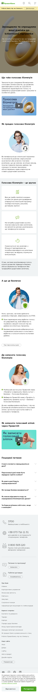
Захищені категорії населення (12, 630)
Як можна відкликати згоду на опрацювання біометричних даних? (16, 498)
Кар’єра (4, 620)
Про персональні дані (11, 345)
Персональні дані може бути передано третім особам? (13, 474)
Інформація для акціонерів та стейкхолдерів (17, 606)
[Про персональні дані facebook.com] (14, 672)
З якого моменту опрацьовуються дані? (15, 465)
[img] (8, 3)
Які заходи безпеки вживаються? (15, 490)
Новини (4, 586)
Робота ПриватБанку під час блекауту (15, 636)
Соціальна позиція (8, 602)
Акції (3, 644)
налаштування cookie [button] (9, 683)
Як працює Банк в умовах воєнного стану (17, 633)
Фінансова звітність (9, 593)
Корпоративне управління (11, 589)
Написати (13, 567)
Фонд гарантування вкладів (11, 627)
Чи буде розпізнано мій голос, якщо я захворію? (16, 506)
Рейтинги (5, 596)
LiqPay (4, 651)
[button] (35, 3)
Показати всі (8, 662)
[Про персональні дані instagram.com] (9, 672)
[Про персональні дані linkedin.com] (20, 672)
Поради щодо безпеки (10, 623)
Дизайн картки (7, 657)
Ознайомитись (15, 577)
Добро (4, 648)
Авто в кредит (7, 654)
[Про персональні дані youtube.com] (3, 672)
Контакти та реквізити (9, 614)
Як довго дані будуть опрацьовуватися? (10, 482)
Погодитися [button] (29, 689)
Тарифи (4, 617)
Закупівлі (5, 599)
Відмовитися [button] (10, 689)
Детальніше (30, 8)
